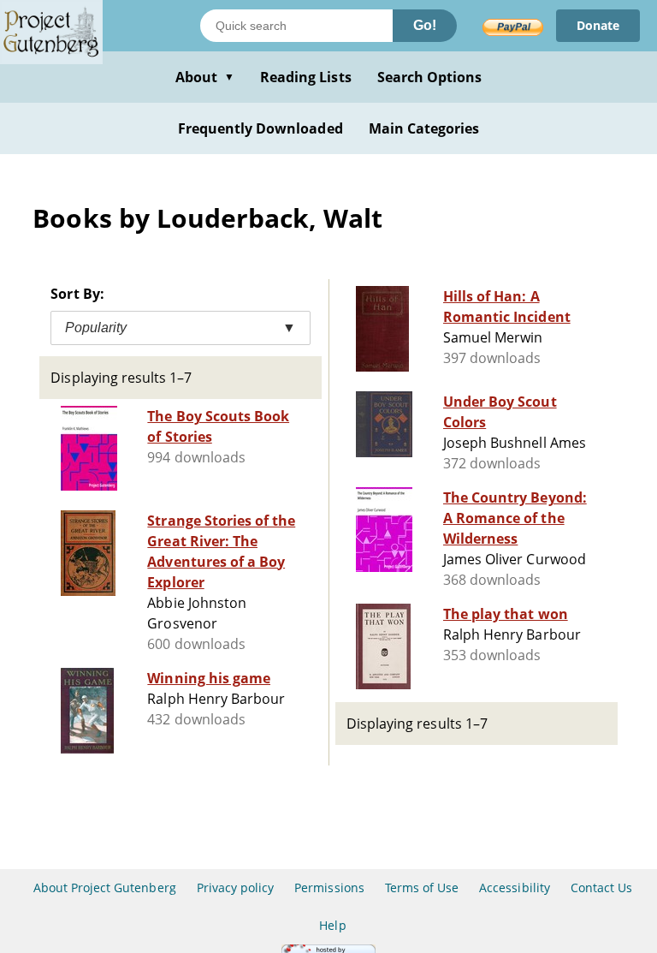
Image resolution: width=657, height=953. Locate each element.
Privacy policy (236, 887)
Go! (424, 25)
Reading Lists (306, 77)
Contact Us (601, 887)
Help (332, 925)
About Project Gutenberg (104, 887)
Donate (598, 25)
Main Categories (424, 128)
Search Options (429, 77)
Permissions (329, 887)
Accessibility (514, 887)
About (204, 77)
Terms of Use (422, 887)
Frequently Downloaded (260, 128)
